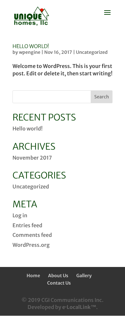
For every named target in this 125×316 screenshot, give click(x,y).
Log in (20, 215)
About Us (58, 276)
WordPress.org (31, 245)
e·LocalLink (76, 307)
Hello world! (31, 46)
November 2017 (32, 157)
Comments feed (32, 235)
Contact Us (59, 283)
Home (33, 276)
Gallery (84, 276)
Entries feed (27, 225)
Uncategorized (92, 52)
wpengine (29, 52)
